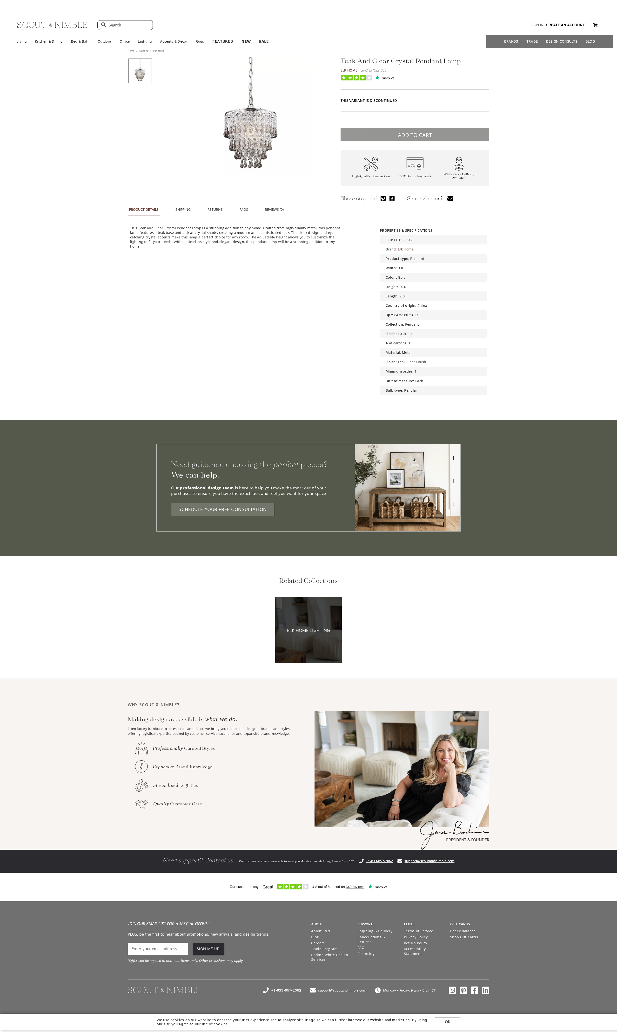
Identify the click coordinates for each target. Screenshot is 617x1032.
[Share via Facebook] (392, 198)
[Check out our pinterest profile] (463, 990)
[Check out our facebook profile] (474, 990)
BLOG (590, 41)
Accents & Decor (174, 41)
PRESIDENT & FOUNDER (467, 839)
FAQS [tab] (244, 209)
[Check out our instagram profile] (452, 990)
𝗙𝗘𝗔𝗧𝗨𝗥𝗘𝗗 (223, 41)
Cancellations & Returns (371, 939)
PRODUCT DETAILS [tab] (144, 209)
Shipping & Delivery (374, 931)
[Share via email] (450, 198)
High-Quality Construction (371, 176)
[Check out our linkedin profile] (485, 990)
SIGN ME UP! (209, 949)
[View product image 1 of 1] (140, 70)
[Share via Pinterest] (383, 198)
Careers (318, 943)
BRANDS (511, 41)
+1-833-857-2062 (379, 861)
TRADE (532, 41)
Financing (366, 953)
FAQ (360, 947)
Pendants (158, 50)
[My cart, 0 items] (595, 25)
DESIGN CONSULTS (561, 41)
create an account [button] (565, 25)
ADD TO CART (415, 134)
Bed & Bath (80, 41)
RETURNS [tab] (215, 209)
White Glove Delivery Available (458, 176)
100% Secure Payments (414, 176)
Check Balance (463, 931)
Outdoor (104, 41)
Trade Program (324, 949)
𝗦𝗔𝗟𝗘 (264, 41)
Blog (315, 937)
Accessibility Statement (415, 951)
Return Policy (415, 943)
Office (125, 41)
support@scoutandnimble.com (429, 861)
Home (131, 50)
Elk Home (349, 70)
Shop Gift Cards (464, 937)
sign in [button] (536, 25)
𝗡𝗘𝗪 (246, 41)
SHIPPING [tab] (183, 209)
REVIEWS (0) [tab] (274, 209)
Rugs (200, 41)
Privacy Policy (416, 937)
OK (447, 1021)
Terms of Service (418, 931)
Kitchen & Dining (49, 41)
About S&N (320, 931)
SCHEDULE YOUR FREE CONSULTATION (223, 509)
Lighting (145, 41)
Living (22, 41)
